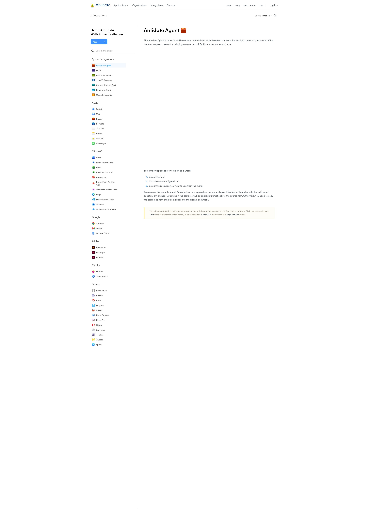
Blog (237, 5)
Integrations (99, 15)
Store (228, 5)
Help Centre (250, 5)
